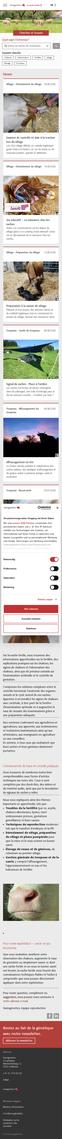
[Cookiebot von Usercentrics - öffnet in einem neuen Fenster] (38, 508)
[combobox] (26, 46)
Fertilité (38, 57)
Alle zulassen (31, 609)
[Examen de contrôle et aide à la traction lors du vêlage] (31, 113)
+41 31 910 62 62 (12, 1073)
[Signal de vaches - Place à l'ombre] (31, 359)
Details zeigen (45, 599)
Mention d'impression (13, 1107)
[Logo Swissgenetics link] (14, 1090)
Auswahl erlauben (31, 618)
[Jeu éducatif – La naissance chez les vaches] (31, 195)
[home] (17, 5)
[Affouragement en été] (31, 437)
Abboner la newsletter (19, 1040)
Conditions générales (13, 1113)
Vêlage (49, 57)
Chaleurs (8, 57)
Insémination (23, 57)
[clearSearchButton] (47, 45)
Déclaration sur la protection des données (11, 1123)
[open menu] (5, 5)
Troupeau (20, 63)
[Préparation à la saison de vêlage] (31, 281)
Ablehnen (31, 628)
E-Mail (6, 1080)
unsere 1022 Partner (23, 523)
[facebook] (49, 1016)
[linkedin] (56, 1016)
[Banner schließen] (57, 508)
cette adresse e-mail (15, 1001)
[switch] (54, 568)
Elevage (7, 63)
